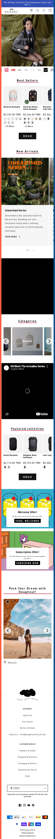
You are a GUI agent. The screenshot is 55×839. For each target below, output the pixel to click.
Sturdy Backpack (11, 455)
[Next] (49, 341)
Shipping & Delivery (27, 757)
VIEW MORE (11, 236)
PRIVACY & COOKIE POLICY (27, 836)
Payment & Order (27, 750)
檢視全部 (27, 136)
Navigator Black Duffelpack (30, 456)
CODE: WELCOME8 (27, 521)
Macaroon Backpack (12, 107)
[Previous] (6, 341)
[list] (27, 341)
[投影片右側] (34, 250)
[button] (38, 10)
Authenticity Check (27, 770)
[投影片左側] (21, 250)
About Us (27, 715)
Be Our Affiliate (27, 728)
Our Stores (27, 721)
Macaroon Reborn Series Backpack (30, 108)
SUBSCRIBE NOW (27, 563)
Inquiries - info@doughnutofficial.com (27, 734)
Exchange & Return (27, 763)
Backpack (27, 341)
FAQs (27, 776)
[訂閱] (44, 788)
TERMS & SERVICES (27, 833)
